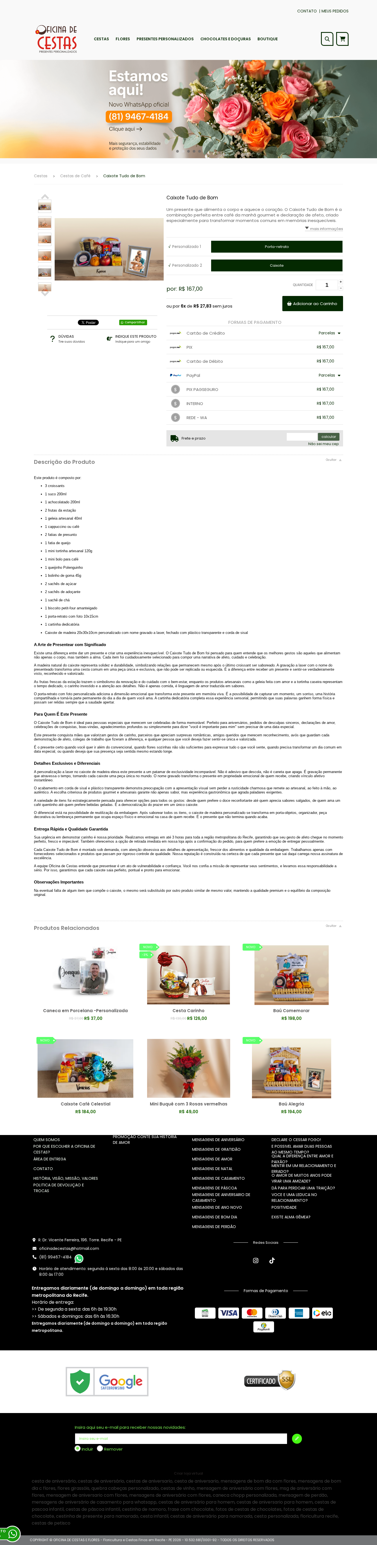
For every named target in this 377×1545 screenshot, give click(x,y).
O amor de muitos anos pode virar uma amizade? (302, 1178)
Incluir (87, 1449)
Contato (307, 11)
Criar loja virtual (188, 1473)
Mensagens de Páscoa (214, 1188)
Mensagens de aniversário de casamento (221, 1197)
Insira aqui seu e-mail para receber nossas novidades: (130, 1427)
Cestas (40, 176)
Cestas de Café (75, 176)
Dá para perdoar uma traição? (303, 1188)
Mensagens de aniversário (218, 1139)
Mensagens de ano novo (217, 1207)
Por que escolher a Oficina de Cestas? (64, 1149)
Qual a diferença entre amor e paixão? (302, 1159)
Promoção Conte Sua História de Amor (145, 1139)
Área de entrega (49, 1159)
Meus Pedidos (335, 11)
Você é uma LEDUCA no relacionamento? (294, 1197)
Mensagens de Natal (212, 1168)
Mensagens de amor (212, 1159)
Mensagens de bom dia (214, 1217)
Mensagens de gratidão (216, 1149)
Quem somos (46, 1139)
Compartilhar (135, 322)
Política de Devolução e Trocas (58, 1188)
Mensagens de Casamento (218, 1178)
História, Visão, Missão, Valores (65, 1178)
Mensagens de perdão (214, 1226)
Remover (113, 1449)
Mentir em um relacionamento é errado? (304, 1168)
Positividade (284, 1207)
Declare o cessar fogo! (296, 1139)
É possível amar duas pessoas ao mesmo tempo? (302, 1149)
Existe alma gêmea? (291, 1217)
